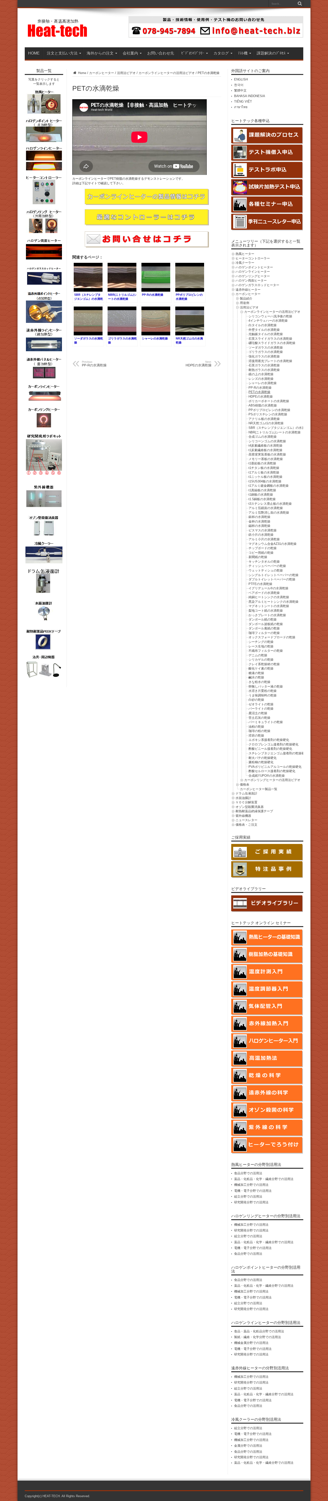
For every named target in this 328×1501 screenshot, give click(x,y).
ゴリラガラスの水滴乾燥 (266, 352)
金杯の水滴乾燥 (259, 521)
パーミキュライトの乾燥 (266, 722)
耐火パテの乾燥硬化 (263, 758)
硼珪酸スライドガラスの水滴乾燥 (272, 343)
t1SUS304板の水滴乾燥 (265, 481)
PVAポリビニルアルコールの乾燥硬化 (275, 767)
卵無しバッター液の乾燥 (266, 686)
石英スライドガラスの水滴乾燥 (270, 338)
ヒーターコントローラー (253, 258)
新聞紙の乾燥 (258, 557)
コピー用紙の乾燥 (261, 552)
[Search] (299, 3)
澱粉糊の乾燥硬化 (261, 762)
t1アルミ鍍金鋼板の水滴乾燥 (269, 485)
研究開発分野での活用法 (251, 1202)
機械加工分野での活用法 (251, 1185)
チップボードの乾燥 (263, 548)
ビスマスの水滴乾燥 (263, 530)
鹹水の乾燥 (256, 677)
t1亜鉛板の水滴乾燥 (262, 463)
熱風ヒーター (245, 254)
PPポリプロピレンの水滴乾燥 (269, 410)
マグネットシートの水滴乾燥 (269, 606)
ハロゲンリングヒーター (253, 276)
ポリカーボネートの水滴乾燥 (269, 401)
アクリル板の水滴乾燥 (264, 419)
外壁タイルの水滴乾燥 (264, 330)
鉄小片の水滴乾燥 (261, 534)
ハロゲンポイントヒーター (254, 267)
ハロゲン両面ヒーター (251, 280)
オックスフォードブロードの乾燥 (272, 637)
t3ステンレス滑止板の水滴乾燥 (270, 503)
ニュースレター (246, 820)
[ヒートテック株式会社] (58, 35)
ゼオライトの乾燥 (261, 704)
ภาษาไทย (241, 107)
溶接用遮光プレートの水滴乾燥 (270, 361)
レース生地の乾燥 (261, 646)
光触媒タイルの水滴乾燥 (266, 334)
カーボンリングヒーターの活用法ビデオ (272, 780)
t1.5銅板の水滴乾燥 (262, 499)
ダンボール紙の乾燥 (263, 619)
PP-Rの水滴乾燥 (260, 387)
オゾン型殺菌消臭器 (250, 807)
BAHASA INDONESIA (249, 96)
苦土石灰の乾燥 (259, 718)
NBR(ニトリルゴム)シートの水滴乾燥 (275, 432)
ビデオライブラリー (248, 889)
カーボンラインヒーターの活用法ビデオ (167, 73)
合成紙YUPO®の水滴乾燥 (267, 775)
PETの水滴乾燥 (259, 392)
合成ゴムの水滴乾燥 (263, 436)
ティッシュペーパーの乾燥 (267, 566)
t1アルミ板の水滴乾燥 (264, 472)
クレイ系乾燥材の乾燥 (264, 664)
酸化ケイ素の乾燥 (261, 668)
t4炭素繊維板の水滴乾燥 (265, 445)
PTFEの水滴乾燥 (260, 584)
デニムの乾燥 (258, 655)
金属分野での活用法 (248, 1445)
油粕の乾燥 (256, 726)
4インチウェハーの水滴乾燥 (268, 320)
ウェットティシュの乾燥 (266, 570)
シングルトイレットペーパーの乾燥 (273, 575)
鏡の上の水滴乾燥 (261, 374)
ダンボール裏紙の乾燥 (264, 628)
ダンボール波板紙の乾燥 (266, 624)
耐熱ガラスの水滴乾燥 (264, 370)
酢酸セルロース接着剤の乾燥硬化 (272, 771)
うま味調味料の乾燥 (263, 695)
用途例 (244, 303)
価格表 (244, 784)
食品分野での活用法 (248, 1173)
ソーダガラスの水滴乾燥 (266, 347)
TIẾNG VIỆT (243, 101)
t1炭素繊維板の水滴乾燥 (265, 450)
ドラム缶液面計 (246, 793)
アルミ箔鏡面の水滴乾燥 (266, 508)
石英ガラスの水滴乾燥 (264, 365)
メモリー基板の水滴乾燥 (266, 459)
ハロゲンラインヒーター (253, 271)
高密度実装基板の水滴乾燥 (267, 454)
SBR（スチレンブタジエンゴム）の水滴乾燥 (280, 428)
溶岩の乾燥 (256, 735)
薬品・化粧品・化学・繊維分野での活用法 (263, 1179)
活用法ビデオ (126, 73)
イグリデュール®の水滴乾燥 (268, 588)
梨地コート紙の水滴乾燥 (266, 610)
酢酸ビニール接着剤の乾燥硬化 (270, 748)
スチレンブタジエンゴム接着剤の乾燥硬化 (278, 753)
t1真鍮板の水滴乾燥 (262, 490)
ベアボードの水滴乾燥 (264, 593)
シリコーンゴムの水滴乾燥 (267, 441)
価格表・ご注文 (246, 824)
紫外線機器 (243, 816)
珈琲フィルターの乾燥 (264, 633)
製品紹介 (246, 298)
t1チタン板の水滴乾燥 (264, 468)
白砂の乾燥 (256, 699)
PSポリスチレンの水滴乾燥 (268, 414)
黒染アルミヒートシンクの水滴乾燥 (273, 601)
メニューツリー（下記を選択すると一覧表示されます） (265, 243)
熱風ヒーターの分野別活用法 (256, 1165)
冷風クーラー (245, 263)
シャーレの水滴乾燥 (263, 383)
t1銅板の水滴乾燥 (261, 494)
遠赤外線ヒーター (248, 289)
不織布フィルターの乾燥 (266, 650)
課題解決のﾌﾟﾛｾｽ (271, 53)
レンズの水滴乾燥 (261, 379)
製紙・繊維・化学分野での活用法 (257, 1337)
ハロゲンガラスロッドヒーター (257, 285)
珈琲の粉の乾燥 (259, 731)
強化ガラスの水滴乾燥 (264, 356)
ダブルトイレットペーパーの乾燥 (272, 579)
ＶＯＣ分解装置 (246, 802)
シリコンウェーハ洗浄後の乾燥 (270, 316)
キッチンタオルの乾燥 (264, 561)
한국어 (238, 85)
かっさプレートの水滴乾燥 (267, 615)
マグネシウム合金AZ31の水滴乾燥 (273, 544)
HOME (34, 53)
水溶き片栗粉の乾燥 (263, 691)
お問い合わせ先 (160, 53)
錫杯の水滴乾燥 (259, 526)
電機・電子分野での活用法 (253, 1191)
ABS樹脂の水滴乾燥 (263, 405)
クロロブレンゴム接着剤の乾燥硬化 (273, 744)
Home (81, 73)
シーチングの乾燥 (261, 642)
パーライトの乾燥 (261, 708)
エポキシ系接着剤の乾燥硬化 (269, 740)
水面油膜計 (243, 798)
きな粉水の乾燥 (259, 682)
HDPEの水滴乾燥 (261, 396)
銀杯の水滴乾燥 (259, 517)
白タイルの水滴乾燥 (263, 325)
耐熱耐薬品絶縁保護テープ (254, 811)
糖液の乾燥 (256, 673)
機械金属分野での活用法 (251, 1343)
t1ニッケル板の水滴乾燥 (265, 477)
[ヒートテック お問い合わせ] (215, 36)
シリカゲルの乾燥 (261, 659)
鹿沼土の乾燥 (258, 713)
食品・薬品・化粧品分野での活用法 (259, 1331)
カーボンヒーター (101, 73)
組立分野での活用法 (248, 1196)
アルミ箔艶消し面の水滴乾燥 (269, 512)
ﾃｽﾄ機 (243, 53)
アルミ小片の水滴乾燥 (264, 539)
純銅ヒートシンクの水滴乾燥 (269, 597)
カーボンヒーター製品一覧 (258, 789)
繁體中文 (240, 90)
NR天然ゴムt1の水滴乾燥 (266, 423)
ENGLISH (241, 79)
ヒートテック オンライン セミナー (261, 923)
